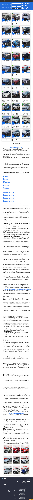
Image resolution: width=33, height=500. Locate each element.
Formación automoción (27, 488)
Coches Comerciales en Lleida (22, 491)
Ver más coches (16, 143)
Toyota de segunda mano (6, 188)
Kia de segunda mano (5, 181)
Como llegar (24, 482)
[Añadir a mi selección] (10, 14)
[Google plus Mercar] (30, 480)
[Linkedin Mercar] (27, 480)
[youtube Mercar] (29, 479)
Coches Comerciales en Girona (22, 490)
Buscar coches (16, 8)
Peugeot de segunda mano (6, 185)
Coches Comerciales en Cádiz (22, 495)
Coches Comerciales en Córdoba (22, 493)
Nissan (14, 494)
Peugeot (14, 495)
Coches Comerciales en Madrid (22, 489)
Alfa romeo (14, 488)
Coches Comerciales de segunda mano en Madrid (8, 198)
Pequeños (8, 488)
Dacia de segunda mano (6, 178)
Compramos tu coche (3, 488)
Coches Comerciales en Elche (22, 498)
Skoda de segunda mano (6, 187)
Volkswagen (15, 498)
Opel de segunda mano (5, 184)
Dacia (14, 490)
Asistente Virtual (31, 499)
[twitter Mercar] (30, 479)
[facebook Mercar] (28, 479)
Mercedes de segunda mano (6, 182)
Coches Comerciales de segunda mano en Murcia (8, 201)
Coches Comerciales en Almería (22, 494)
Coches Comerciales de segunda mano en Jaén (8, 197)
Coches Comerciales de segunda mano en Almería (8, 195)
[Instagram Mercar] (27, 479)
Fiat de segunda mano (5, 179)
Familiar (8, 490)
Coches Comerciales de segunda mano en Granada (8, 194)
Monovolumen (9, 491)
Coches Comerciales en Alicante (22, 497)
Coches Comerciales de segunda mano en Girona (8, 200)
